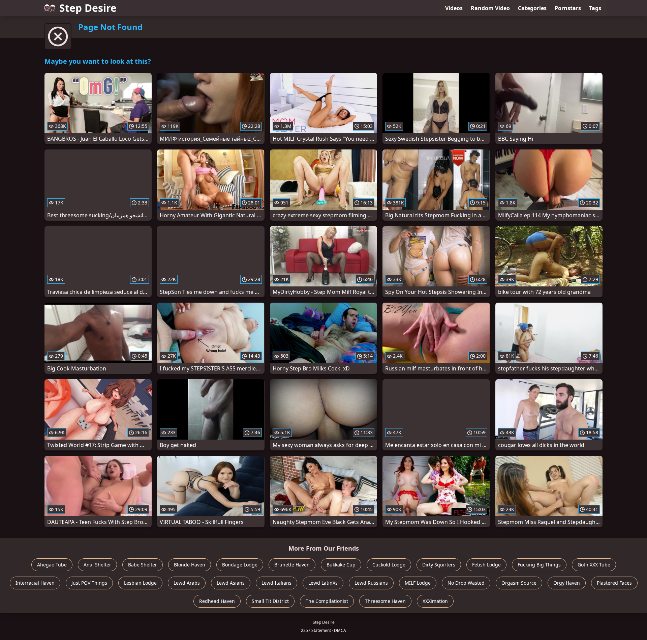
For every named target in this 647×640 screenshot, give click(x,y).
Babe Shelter (142, 564)
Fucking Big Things (539, 564)
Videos (454, 8)
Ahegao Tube (52, 564)
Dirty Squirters (438, 564)
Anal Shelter (97, 564)
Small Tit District (270, 601)
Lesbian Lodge (140, 583)
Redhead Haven (217, 601)
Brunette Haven (292, 564)
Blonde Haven (189, 564)
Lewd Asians (231, 583)
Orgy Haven (566, 583)
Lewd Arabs (187, 583)
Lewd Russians (371, 583)
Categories (532, 8)
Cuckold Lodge (388, 564)
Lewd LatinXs (323, 583)
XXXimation (435, 601)
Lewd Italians (276, 583)
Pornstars (568, 8)
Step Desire (88, 8)
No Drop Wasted (466, 583)
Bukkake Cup (341, 564)
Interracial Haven (35, 583)
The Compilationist (327, 601)
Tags (595, 8)
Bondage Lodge (239, 564)
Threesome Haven (385, 601)
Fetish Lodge (486, 564)
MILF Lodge (418, 583)
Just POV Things (89, 583)
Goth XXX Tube (594, 564)
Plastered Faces (614, 583)
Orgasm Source (518, 583)
